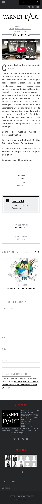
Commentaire (7, 309)
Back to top (20, 499)
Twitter (21, 178)
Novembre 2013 (21, 226)
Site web (6, 361)
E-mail (5, 349)
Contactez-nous (9, 482)
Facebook (21, 175)
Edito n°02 (21, 237)
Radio (11, 29)
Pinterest (21, 182)
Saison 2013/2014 (23, 29)
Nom (4, 337)
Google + (21, 185)
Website (16, 205)
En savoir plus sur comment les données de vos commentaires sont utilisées (20, 384)
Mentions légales (10, 488)
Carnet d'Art (21, 26)
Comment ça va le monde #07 (21, 288)
